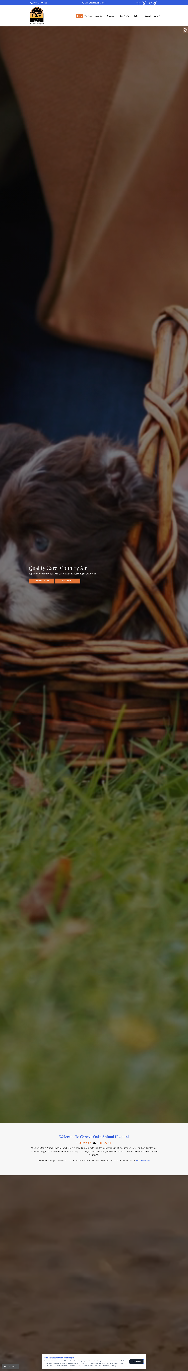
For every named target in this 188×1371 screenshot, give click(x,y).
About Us (98, 16)
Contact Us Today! (41, 581)
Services (110, 16)
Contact (157, 16)
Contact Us (11, 1366)
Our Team (88, 16)
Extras (136, 16)
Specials (148, 16)
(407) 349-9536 (40, 2)
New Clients (124, 16)
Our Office (95, 2)
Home (79, 16)
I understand (136, 1361)
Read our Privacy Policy (107, 1365)
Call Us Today (67, 581)
